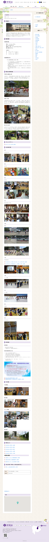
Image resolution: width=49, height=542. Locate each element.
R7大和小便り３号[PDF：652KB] (10, 449)
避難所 (36, 26)
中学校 (36, 43)
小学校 (36, 44)
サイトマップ (31, 521)
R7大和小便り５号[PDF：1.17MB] (10, 453)
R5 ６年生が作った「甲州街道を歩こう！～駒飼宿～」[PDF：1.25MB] (15, 263)
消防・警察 (37, 50)
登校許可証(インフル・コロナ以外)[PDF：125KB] (12, 461)
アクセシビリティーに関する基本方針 (19, 521)
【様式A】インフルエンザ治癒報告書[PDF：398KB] (13, 457)
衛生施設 (36, 41)
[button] (18, 503)
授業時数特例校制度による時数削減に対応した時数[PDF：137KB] (15, 379)
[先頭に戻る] (45, 520)
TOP (3, 9)
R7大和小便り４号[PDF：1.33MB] (10, 451)
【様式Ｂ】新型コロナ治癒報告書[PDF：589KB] (12, 459)
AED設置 (36, 24)
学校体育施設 (37, 40)
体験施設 (36, 53)
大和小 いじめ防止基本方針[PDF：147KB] (12, 466)
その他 (36, 59)
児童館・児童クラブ (38, 46)
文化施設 (36, 37)
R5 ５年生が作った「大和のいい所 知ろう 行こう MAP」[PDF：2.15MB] (16, 261)
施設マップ (7, 9)
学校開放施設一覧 (6, 491)
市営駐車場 (37, 57)
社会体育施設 (37, 38)
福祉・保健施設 (37, 35)
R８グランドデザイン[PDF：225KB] (11, 144)
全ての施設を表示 (37, 16)
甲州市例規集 (40, 521)
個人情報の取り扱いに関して (10, 521)
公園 (36, 56)
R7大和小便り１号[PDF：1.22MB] (10, 445)
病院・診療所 (37, 34)
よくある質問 (35, 521)
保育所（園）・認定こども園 (39, 47)
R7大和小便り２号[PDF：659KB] (10, 447)
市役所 (36, 49)
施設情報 (11, 9)
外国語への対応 (27, 521)
